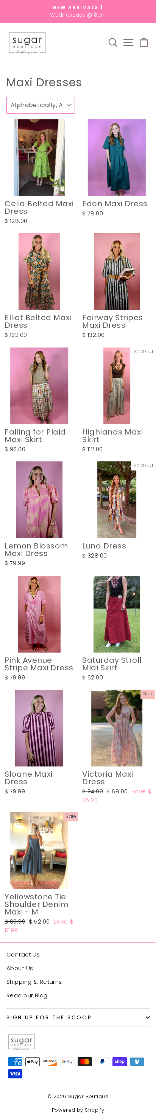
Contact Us (23, 954)
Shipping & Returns (34, 982)
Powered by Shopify (78, 1110)
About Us (19, 968)
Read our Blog (27, 995)
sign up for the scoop (49, 1017)
